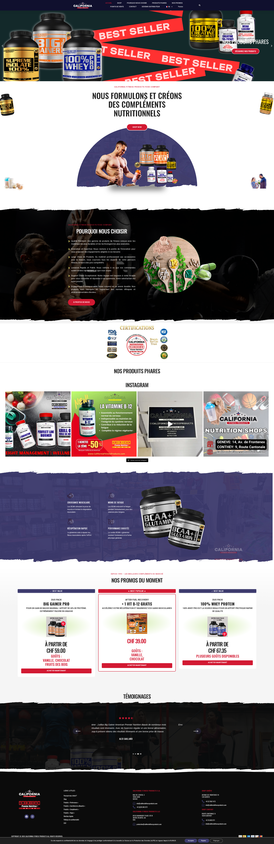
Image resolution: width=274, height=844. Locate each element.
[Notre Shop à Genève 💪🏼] (170, 424)
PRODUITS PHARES (159, 3)
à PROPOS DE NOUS (81, 302)
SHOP (119, 3)
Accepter (191, 841)
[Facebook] (26, 816)
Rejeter (203, 841)
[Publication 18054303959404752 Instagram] (104, 424)
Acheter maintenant (56, 671)
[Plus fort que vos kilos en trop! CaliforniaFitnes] (38, 424)
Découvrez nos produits (208, 51)
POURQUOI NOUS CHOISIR (137, 3)
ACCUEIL (108, 3)
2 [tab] (136, 753)
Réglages (216, 841)
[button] (199, 5)
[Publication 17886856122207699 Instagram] (236, 424)
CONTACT (132, 7)
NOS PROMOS (177, 3)
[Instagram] (32, 816)
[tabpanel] (137, 732)
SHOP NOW (137, 127)
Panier (180, 7)
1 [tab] (133, 753)
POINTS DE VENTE (117, 7)
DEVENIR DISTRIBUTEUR (151, 7)
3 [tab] (138, 753)
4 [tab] (140, 753)
